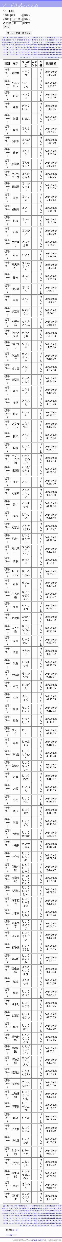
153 (12, 52)
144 (45, 50)
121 (36, 47)
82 (54, 42)
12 (24, 37)
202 (56, 57)
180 (33, 55)
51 (48, 40)
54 (54, 40)
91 (14, 45)
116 (21, 47)
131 (6, 50)
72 (33, 42)
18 (37, 37)
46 (37, 40)
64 (15, 42)
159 (30, 52)
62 (11, 42)
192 (26, 57)
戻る (11, 1235)
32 (7, 40)
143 (42, 50)
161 (36, 52)
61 (9, 42)
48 (41, 40)
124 (45, 47)
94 (20, 45)
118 (27, 47)
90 (11, 45)
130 (3, 50)
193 (29, 57)
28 (58, 37)
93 (18, 45)
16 (33, 37)
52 (50, 40)
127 (54, 47)
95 (22, 45)
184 (45, 55)
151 (6, 52)
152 (9, 52)
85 (61, 42)
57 (61, 40)
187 (54, 55)
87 (5, 45)
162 (39, 52)
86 (3, 45)
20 (41, 37)
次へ (60, 57)
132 (9, 50)
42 (28, 40)
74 (37, 42)
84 (58, 42)
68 (24, 42)
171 (6, 55)
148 (57, 50)
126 (51, 47)
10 (20, 37)
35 (13, 40)
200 (50, 57)
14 (28, 37)
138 (27, 50)
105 (48, 45)
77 (43, 42)
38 (20, 40)
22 (45, 37)
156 (21, 52)
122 (39, 47)
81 (52, 42)
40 (24, 40)
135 (18, 50)
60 (7, 42)
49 (43, 40)
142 (39, 50)
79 (48, 42)
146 (51, 50)
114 (15, 47)
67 (22, 42)
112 (9, 47)
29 (61, 37)
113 (12, 47)
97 (26, 45)
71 (30, 42)
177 (24, 55)
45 (35, 40)
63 (13, 42)
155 (18, 52)
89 (9, 45)
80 (50, 42)
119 (30, 47)
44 (33, 40)
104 (45, 45)
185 (48, 55)
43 (30, 40)
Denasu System (37, 1240)
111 (6, 47)
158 (27, 52)
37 (18, 40)
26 (54, 37)
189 (60, 55)
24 (50, 37)
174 (15, 55)
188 (57, 55)
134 (15, 50)
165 (48, 52)
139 (30, 50)
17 (35, 37)
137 (24, 50)
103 (42, 45)
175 (18, 55)
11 (22, 37)
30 (2, 40)
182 (39, 55)
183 (42, 55)
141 (36, 50)
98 (29, 45)
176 (21, 55)
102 (39, 45)
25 (52, 37)
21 (43, 37)
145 (48, 50)
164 (45, 52)
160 (33, 52)
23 (48, 37)
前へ (5, 37)
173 (12, 55)
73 (35, 42)
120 (33, 47)
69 (26, 42)
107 (54, 45)
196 (38, 57)
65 (18, 42)
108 (57, 45)
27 (56, 37)
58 (2, 42)
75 (39, 42)
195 (35, 57)
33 (9, 40)
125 (48, 47)
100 (33, 45)
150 (3, 52)
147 (54, 50)
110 (3, 47)
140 (33, 50)
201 (53, 57)
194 (32, 57)
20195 (15, 1230)
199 (47, 57)
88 (7, 45)
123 (42, 47)
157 (24, 52)
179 (30, 55)
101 (36, 45)
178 (27, 55)
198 (44, 57)
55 (56, 40)
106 (51, 45)
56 (58, 40)
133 (12, 50)
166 (51, 52)
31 (5, 40)
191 (23, 57)
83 (56, 42)
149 (60, 50)
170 (3, 55)
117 (24, 47)
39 (22, 40)
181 (36, 55)
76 (41, 42)
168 (57, 52)
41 (26, 40)
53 (52, 40)
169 (60, 52)
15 (30, 37)
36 (15, 40)
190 (21, 57)
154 (15, 52)
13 (26, 37)
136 (21, 50)
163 (42, 52)
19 (39, 37)
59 (5, 42)
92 (16, 45)
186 (51, 55)
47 (39, 40)
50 (45, 40)
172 (9, 55)
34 (11, 40)
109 (60, 45)
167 (54, 52)
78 (45, 42)
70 (28, 42)
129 (60, 47)
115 (18, 47)
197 (41, 57)
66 (20, 42)
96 (24, 45)
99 (31, 45)
